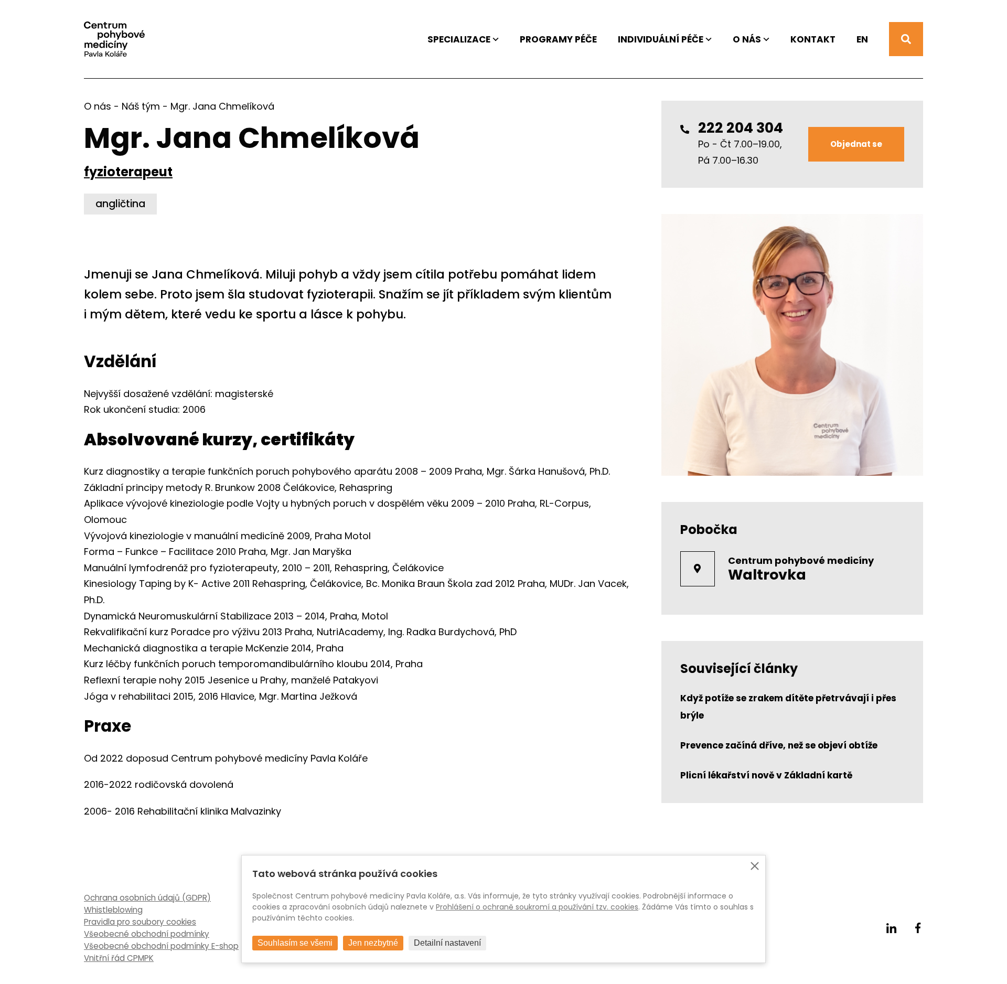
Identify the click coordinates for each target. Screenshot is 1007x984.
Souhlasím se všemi (295, 942)
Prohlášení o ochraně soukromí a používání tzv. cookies (537, 907)
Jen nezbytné (373, 942)
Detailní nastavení (447, 942)
